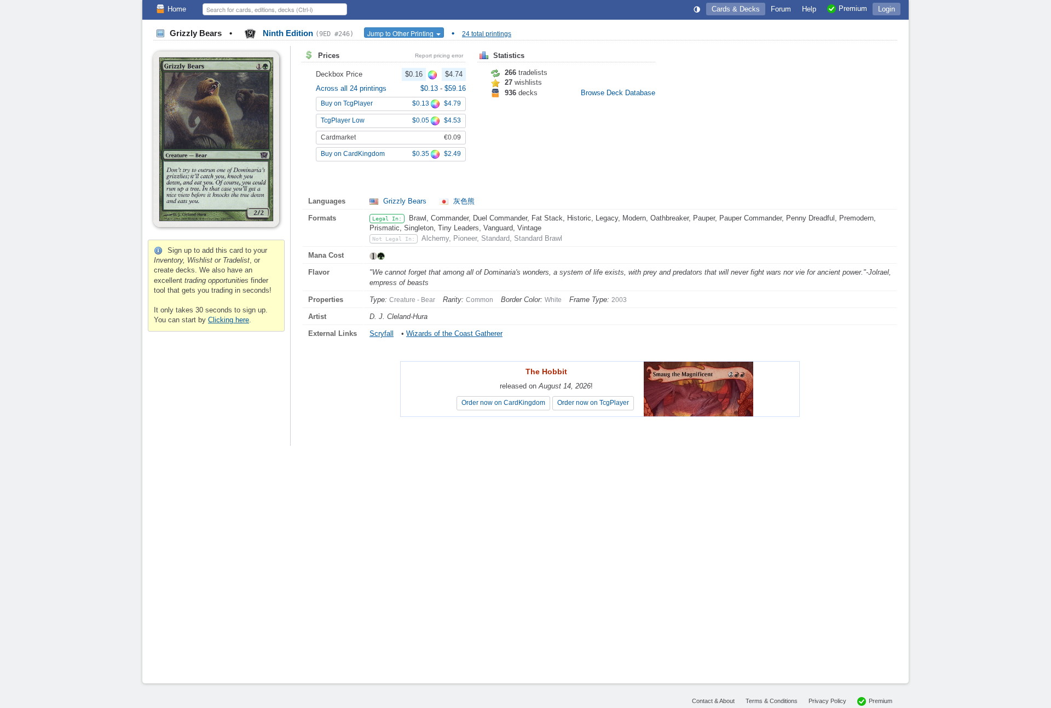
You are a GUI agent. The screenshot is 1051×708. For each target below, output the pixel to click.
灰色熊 (463, 201)
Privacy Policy (827, 701)
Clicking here (228, 320)
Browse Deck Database (618, 93)
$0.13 (430, 88)
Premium (880, 701)
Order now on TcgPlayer (593, 403)
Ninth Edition (307, 33)
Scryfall (381, 333)
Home (177, 9)
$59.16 (455, 88)
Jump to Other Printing (401, 33)
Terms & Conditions (772, 701)
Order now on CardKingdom (503, 403)
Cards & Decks (736, 9)
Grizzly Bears (405, 201)
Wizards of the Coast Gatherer (454, 333)
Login (886, 9)
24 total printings (486, 34)
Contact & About (713, 701)
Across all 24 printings (351, 88)
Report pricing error (439, 56)
